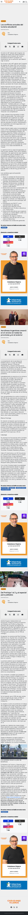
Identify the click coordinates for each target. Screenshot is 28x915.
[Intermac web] (14, 300)
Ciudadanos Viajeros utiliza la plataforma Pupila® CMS (14, 913)
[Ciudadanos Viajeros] (8, 2)
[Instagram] (8, 242)
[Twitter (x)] (14, 907)
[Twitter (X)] (19, 236)
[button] (6, 47)
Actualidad (3, 21)
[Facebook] (8, 236)
